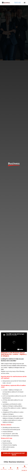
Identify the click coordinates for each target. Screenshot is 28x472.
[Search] (24, 470)
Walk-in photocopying (8, 447)
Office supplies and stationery (11, 435)
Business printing (7, 443)
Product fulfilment (8, 431)
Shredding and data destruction (11, 427)
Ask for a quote (24, 467)
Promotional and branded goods (11, 429)
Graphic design (6, 441)
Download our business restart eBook (14, 454)
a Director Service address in (10, 416)
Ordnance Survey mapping (10, 445)
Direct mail (5, 449)
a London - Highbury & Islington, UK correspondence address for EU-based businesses (13, 392)
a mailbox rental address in (10, 420)
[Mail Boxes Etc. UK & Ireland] (10, 2)
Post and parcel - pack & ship (10, 433)
